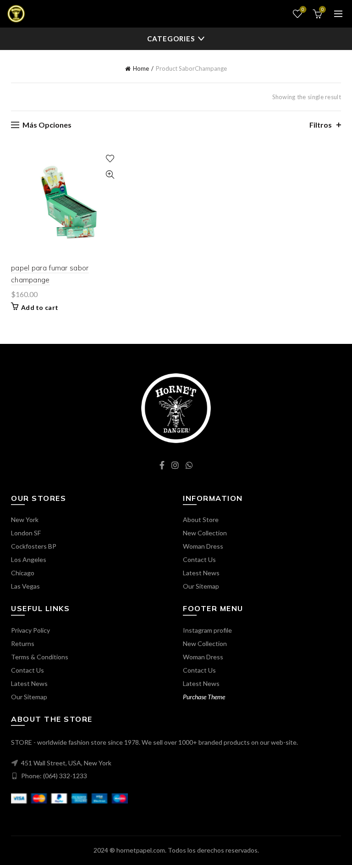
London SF (26, 533)
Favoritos (303, 9)
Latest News (201, 573)
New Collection (205, 533)
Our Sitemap (201, 586)
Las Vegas (25, 586)
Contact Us (199, 559)
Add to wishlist (110, 159)
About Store (201, 519)
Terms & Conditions (39, 657)
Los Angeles (28, 559)
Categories (171, 38)
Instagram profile (207, 630)
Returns (22, 643)
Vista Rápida (110, 175)
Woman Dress (203, 546)
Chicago (22, 573)
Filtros (320, 124)
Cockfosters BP (33, 546)
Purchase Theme (204, 697)
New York (24, 519)
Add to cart (39, 307)
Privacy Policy (30, 630)
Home (141, 68)
